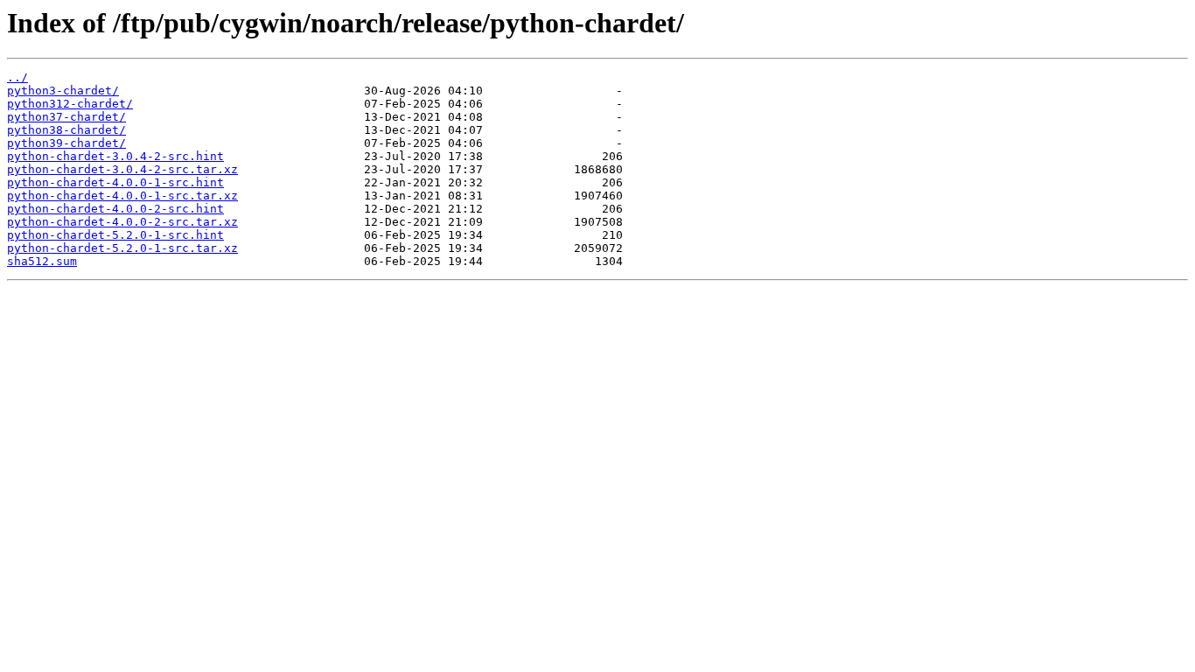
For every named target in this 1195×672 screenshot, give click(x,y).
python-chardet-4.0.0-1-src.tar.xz (122, 195)
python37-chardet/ (66, 116)
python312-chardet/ (70, 103)
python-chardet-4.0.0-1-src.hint (115, 182)
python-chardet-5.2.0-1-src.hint (115, 235)
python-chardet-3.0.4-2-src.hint (115, 156)
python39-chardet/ (66, 143)
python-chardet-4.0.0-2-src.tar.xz (122, 221)
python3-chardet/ (63, 90)
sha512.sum (42, 261)
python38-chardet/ (66, 129)
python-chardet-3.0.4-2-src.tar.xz (122, 169)
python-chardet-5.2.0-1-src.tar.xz (122, 248)
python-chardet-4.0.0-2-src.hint (115, 208)
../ (17, 77)
